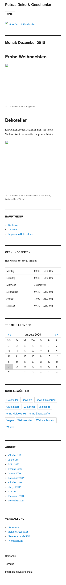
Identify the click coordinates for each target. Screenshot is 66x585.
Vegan (10, 420)
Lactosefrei (45, 406)
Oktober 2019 (15, 482)
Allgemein (30, 106)
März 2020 (13, 464)
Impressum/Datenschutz (20, 234)
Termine (12, 229)
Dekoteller (16, 120)
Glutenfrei (29, 406)
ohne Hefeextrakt (16, 413)
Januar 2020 (14, 473)
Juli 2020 (13, 459)
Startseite (12, 225)
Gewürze (27, 400)
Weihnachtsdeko (45, 420)
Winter (21, 198)
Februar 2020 (15, 468)
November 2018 (16, 500)
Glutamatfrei (13, 406)
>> (57, 334)
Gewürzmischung (46, 400)
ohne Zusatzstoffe (39, 413)
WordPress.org (15, 540)
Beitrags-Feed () (18, 531)
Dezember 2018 (16, 496)
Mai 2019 (13, 491)
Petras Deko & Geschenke (28, 4)
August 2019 (14, 487)
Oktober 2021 (15, 455)
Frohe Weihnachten (26, 56)
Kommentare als (19, 536)
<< (9, 334)
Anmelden (13, 527)
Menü (10, 14)
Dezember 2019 (16, 477)
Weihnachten (32, 195)
